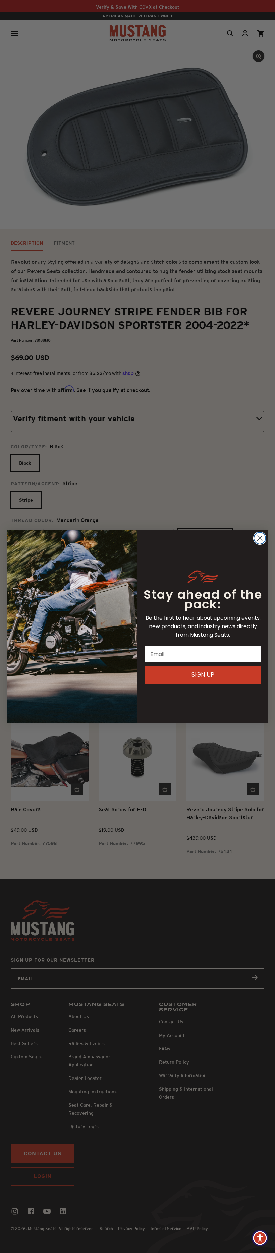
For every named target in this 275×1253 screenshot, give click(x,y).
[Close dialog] (260, 538)
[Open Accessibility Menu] (260, 1238)
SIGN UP (202, 674)
